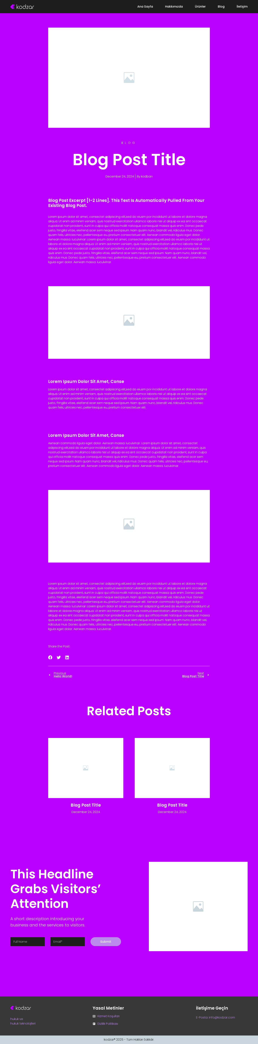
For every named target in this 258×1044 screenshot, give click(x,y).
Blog (221, 6)
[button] (50, 657)
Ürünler (200, 6)
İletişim (242, 6)
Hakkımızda (174, 6)
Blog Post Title (86, 805)
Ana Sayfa (145, 6)
